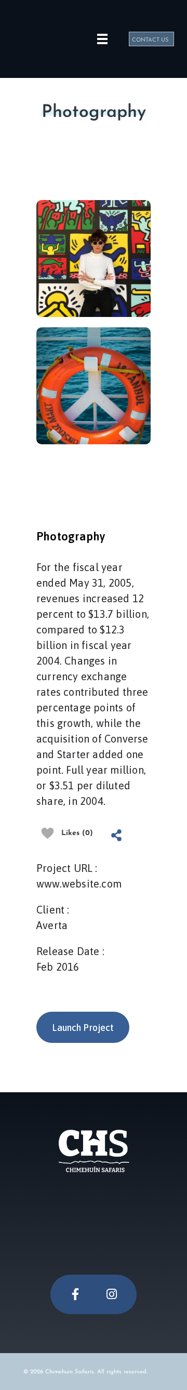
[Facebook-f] (75, 1294)
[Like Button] (47, 833)
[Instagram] (112, 1294)
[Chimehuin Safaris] (44, 37)
